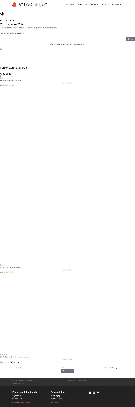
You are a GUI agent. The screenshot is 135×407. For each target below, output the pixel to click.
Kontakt (115, 4)
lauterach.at (27, 402)
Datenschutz (82, 381)
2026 (1, 78)
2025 (1, 265)
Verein (93, 4)
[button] (97, 4)
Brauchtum (82, 4)
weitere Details (54, 402)
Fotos (104, 4)
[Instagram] (94, 392)
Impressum (71, 381)
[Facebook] (90, 392)
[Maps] (98, 392)
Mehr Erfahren (67, 83)
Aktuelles (70, 4)
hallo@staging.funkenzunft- (18, 402)
